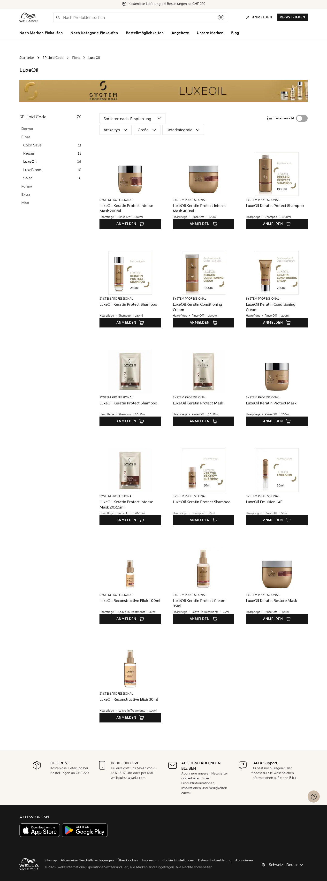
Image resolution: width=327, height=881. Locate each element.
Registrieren (292, 17)
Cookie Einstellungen (178, 860)
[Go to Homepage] (28, 17)
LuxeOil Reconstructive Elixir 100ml (129, 600)
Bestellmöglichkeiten (145, 32)
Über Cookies (128, 860)
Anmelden (126, 224)
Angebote (180, 32)
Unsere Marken (210, 32)
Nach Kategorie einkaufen (94, 32)
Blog (235, 32)
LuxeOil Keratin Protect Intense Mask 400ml (200, 208)
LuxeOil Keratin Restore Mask (271, 600)
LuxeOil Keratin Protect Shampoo (275, 205)
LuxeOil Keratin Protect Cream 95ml (199, 603)
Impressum (150, 860)
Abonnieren (244, 860)
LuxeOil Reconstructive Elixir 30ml (128, 699)
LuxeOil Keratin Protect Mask (198, 403)
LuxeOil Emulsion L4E (264, 502)
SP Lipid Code (53, 58)
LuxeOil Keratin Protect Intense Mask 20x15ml (126, 504)
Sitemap (51, 860)
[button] (58, 17)
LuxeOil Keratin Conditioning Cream (197, 307)
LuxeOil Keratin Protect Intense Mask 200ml (126, 208)
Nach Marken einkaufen (41, 32)
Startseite (26, 58)
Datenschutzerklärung (214, 860)
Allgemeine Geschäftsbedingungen (87, 860)
